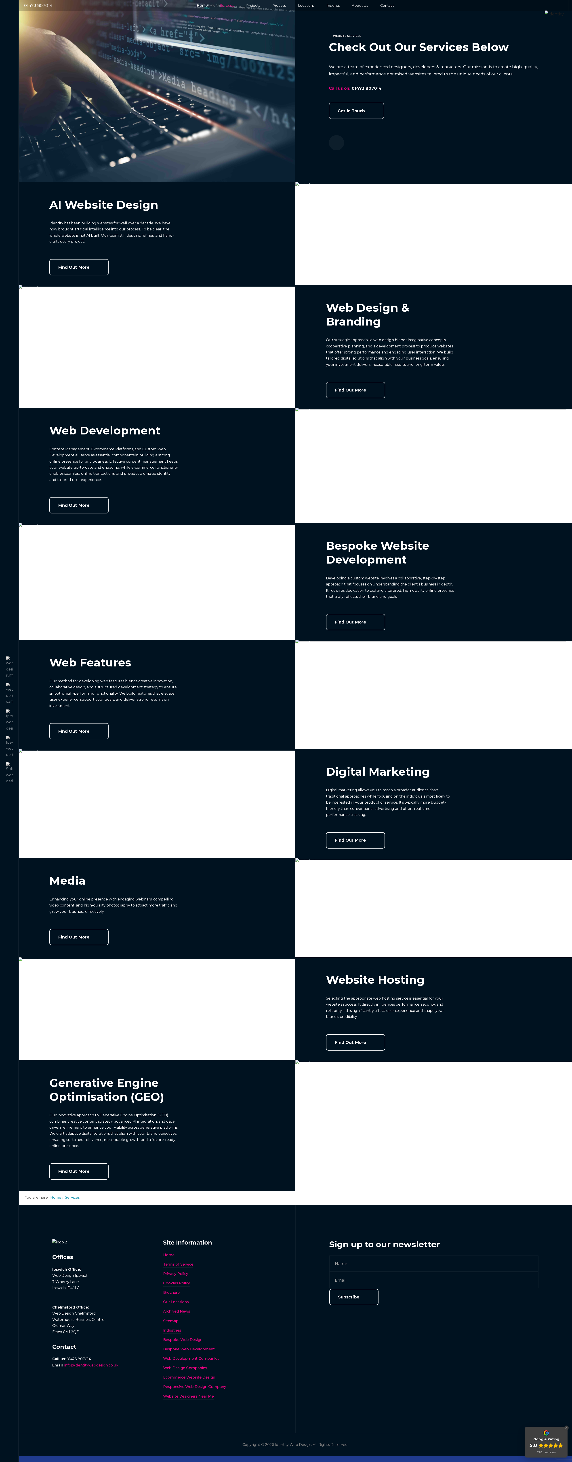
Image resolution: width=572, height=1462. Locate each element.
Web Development (104, 430)
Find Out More (73, 267)
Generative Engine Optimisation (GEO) (106, 1090)
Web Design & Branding (368, 314)
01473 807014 (38, 5)
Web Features (90, 662)
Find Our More (350, 840)
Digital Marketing (378, 772)
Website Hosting (375, 980)
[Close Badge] (566, 1428)
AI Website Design (103, 205)
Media (67, 880)
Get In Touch (351, 110)
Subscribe (348, 1297)
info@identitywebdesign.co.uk (91, 1365)
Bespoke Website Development (377, 552)
